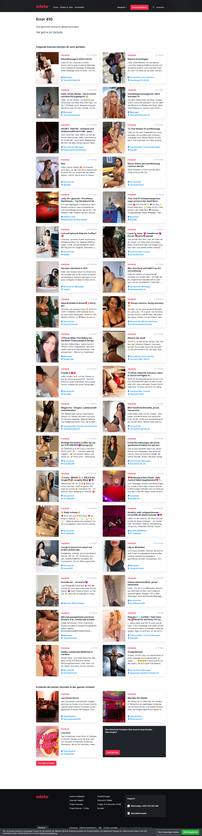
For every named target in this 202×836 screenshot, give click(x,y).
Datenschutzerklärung (48, 833)
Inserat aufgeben (139, 7)
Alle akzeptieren (190, 832)
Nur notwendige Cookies (168, 832)
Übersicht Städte (104, 800)
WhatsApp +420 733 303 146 (144, 806)
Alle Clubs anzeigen (46, 763)
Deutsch (121, 7)
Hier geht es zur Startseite (49, 32)
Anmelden (160, 7)
